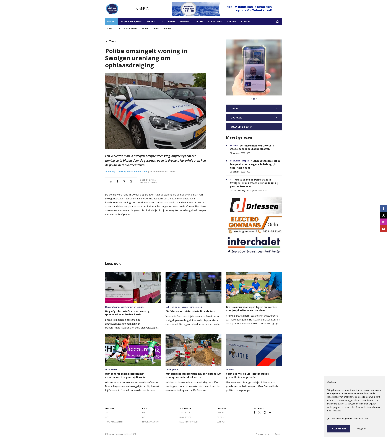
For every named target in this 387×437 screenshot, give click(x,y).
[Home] (118, 9)
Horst (149, 9)
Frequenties (185, 417)
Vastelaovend (131, 28)
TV (161, 21)
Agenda (231, 21)
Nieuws (111, 21)
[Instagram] (265, 412)
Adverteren (215, 21)
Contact (246, 21)
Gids (107, 417)
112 (118, 28)
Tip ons (198, 21)
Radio (171, 21)
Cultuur (145, 28)
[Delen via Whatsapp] (131, 181)
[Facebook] (254, 412)
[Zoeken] (277, 21)
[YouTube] (270, 412)
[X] (259, 412)
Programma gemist (114, 422)
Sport (156, 28)
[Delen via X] (124, 181)
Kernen (151, 21)
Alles (109, 28)
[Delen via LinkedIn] (110, 181)
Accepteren (339, 428)
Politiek (167, 28)
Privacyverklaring (263, 434)
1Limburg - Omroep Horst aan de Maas (126, 171)
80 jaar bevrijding (131, 21)
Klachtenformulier (188, 422)
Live (106, 412)
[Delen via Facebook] (117, 181)
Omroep (184, 21)
